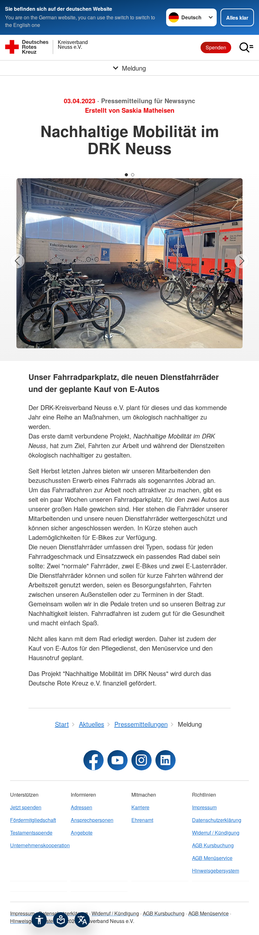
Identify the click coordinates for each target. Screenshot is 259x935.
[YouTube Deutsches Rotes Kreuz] (117, 760)
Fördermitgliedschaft (33, 820)
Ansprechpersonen (92, 820)
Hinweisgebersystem (215, 870)
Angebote (82, 832)
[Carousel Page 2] (132, 174)
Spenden (216, 47)
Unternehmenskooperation (38, 845)
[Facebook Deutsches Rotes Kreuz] (93, 760)
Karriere (140, 807)
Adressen (81, 807)
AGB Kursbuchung (213, 845)
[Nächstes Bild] (242, 261)
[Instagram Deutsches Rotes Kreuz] (141, 760)
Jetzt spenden (25, 807)
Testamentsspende (31, 832)
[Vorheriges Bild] (17, 261)
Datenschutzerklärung (216, 820)
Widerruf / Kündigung (215, 832)
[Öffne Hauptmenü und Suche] (246, 47)
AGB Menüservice (212, 858)
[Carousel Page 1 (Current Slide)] (126, 174)
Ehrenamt (142, 820)
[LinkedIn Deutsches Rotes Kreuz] (165, 760)
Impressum (204, 807)
